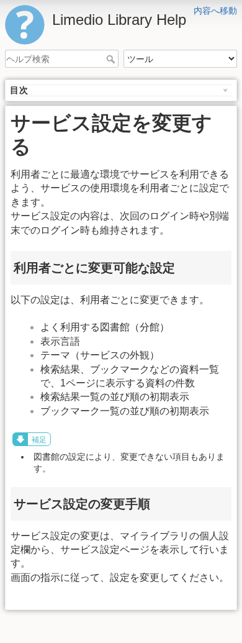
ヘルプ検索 (112, 59)
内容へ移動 (215, 11)
